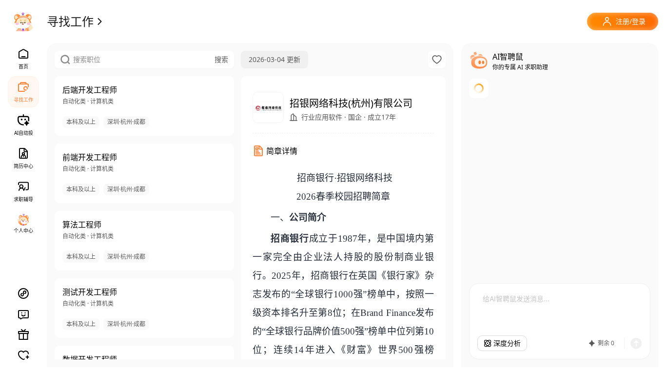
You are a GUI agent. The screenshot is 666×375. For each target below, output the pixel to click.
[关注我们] (23, 355)
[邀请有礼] (23, 334)
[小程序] (23, 293)
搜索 (221, 59)
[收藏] (437, 59)
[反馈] (23, 314)
